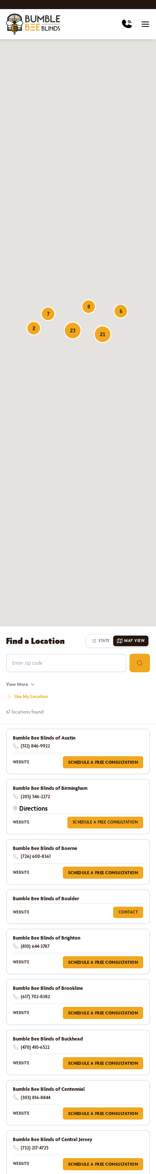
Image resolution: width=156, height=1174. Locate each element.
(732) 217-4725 (34, 1148)
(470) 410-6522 (35, 1047)
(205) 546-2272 (35, 796)
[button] (73, 330)
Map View (134, 640)
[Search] (139, 663)
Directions (33, 808)
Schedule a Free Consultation (103, 762)
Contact (128, 912)
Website (21, 762)
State (103, 640)
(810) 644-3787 (35, 946)
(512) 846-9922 (35, 746)
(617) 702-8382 (35, 996)
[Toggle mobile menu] (145, 24)
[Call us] (127, 24)
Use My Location (31, 696)
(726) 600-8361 (36, 856)
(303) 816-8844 (35, 1097)
